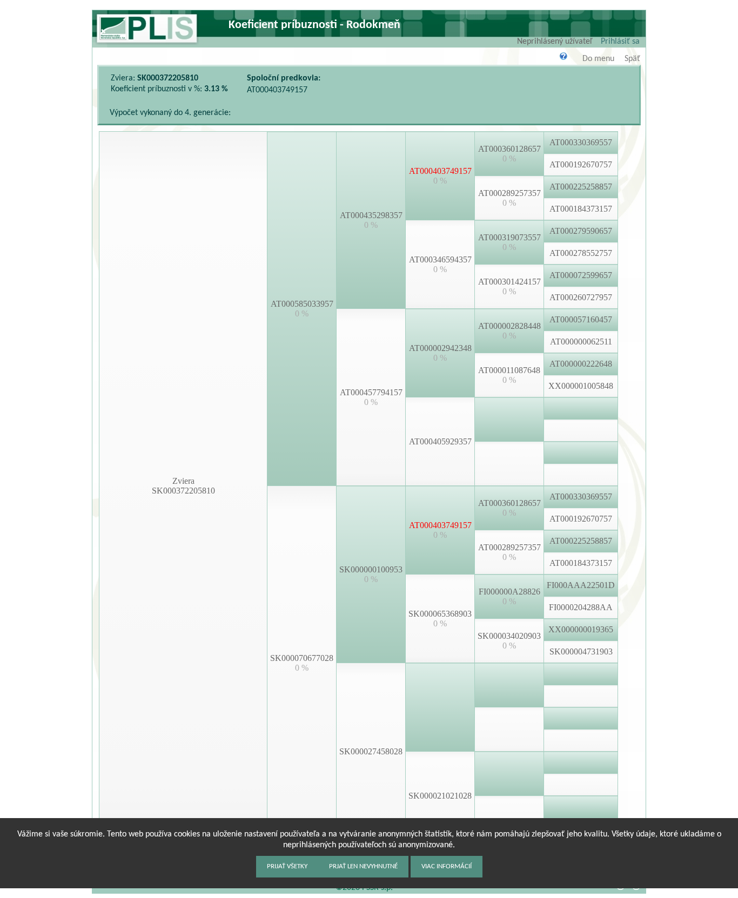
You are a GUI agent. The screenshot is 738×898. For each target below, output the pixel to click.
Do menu (598, 59)
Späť (632, 59)
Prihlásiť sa (620, 41)
